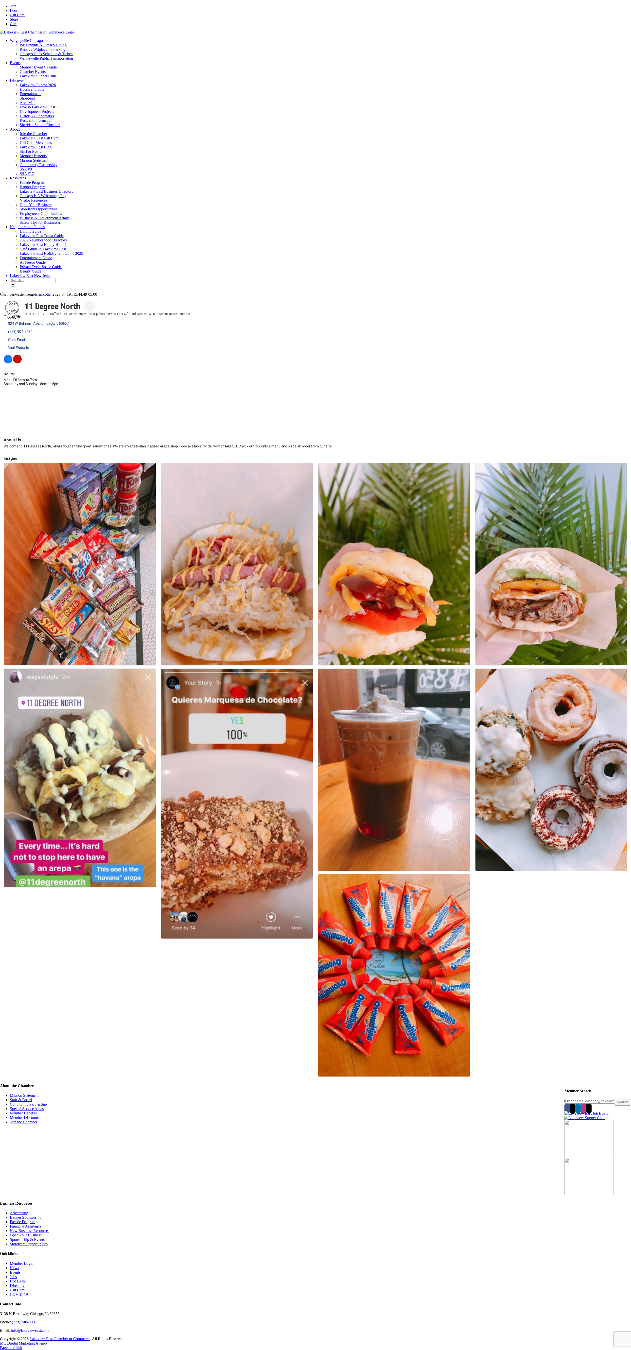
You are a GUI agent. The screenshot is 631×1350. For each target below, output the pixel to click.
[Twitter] (572, 1108)
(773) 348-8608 (24, 1322)
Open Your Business (26, 1235)
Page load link (11, 1348)
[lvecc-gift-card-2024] (589, 1194)
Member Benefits (23, 1113)
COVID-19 (19, 1294)
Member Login (21, 1263)
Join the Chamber (23, 1122)
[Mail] (589, 1108)
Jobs (13, 1277)
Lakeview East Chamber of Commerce (60, 1339)
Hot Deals (18, 1281)
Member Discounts (24, 1117)
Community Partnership (28, 1104)
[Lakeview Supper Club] (584, 1118)
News (14, 1268)
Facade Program (22, 1222)
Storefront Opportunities (29, 1244)
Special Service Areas (27, 1109)
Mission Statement (24, 1095)
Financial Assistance (25, 1226)
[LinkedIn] (578, 1108)
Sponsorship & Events (27, 1239)
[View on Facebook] (8, 362)
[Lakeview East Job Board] (586, 1113)
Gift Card (17, 1290)
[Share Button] (89, 306)
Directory (17, 1285)
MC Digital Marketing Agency (24, 1343)
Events (15, 1272)
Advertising (19, 1213)
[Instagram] (583, 1108)
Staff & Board (21, 1100)
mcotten (46, 294)
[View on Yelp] (17, 362)
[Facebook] (567, 1108)
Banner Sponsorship (25, 1217)
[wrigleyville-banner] (589, 1156)
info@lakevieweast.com (30, 1330)
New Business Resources (29, 1231)
